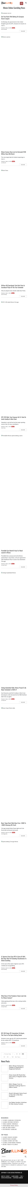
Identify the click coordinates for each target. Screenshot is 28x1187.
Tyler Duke (3, 428)
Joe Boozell (3, 162)
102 (8, 1057)
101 (4, 1057)
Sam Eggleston (4, 833)
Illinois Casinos (14, 1176)
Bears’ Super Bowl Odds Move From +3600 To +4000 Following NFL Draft (13, 824)
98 (17, 1054)
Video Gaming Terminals (10, 1124)
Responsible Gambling (10, 1129)
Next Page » (18, 1057)
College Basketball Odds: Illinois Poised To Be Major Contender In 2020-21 (13, 689)
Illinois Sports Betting (10, 1141)
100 (23, 1054)
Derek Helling (4, 29)
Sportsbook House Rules (11, 1126)
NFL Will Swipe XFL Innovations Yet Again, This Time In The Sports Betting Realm (12, 1034)
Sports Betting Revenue (6, 1178)
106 (13, 1057)
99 (19, 1054)
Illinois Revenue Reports (11, 1122)
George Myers (4, 565)
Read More (23, 31)
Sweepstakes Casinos (9, 1139)
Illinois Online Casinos (10, 1137)
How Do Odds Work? (9, 1127)
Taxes (21, 1176)
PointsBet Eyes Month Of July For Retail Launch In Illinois (12, 551)
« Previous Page (7, 1054)
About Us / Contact (5, 1176)
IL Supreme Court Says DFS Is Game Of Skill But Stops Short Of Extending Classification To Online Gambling (13, 958)
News (13, 161)
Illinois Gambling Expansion (12, 1120)
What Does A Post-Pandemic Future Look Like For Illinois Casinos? (13, 997)
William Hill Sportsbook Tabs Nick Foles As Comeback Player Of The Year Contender (13, 286)
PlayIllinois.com (16, 1163)
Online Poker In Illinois (10, 1144)
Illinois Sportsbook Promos (12, 1143)
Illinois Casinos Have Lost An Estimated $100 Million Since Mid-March (13, 153)
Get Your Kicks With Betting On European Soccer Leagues (12, 17)
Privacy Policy (14, 1185)
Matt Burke (3, 1044)
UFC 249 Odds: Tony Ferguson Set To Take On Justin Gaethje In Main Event (13, 418)
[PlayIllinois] (13, 3)
